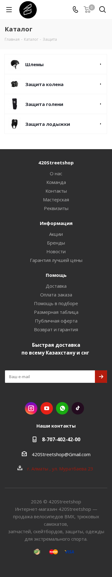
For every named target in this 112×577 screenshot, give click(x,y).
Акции (56, 234)
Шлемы (34, 64)
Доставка (56, 286)
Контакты (56, 191)
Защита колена (44, 84)
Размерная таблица (56, 312)
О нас (56, 173)
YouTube (46, 408)
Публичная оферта (56, 321)
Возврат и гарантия (56, 329)
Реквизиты (56, 208)
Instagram (31, 408)
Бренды (56, 243)
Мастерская (56, 199)
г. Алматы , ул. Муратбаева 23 (61, 468)
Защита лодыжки (47, 124)
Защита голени (44, 104)
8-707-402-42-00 (61, 439)
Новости (56, 251)
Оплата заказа (56, 294)
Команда (56, 182)
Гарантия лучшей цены (56, 260)
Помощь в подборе (56, 303)
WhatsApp (62, 408)
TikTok (78, 408)
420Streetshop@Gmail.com (61, 454)
